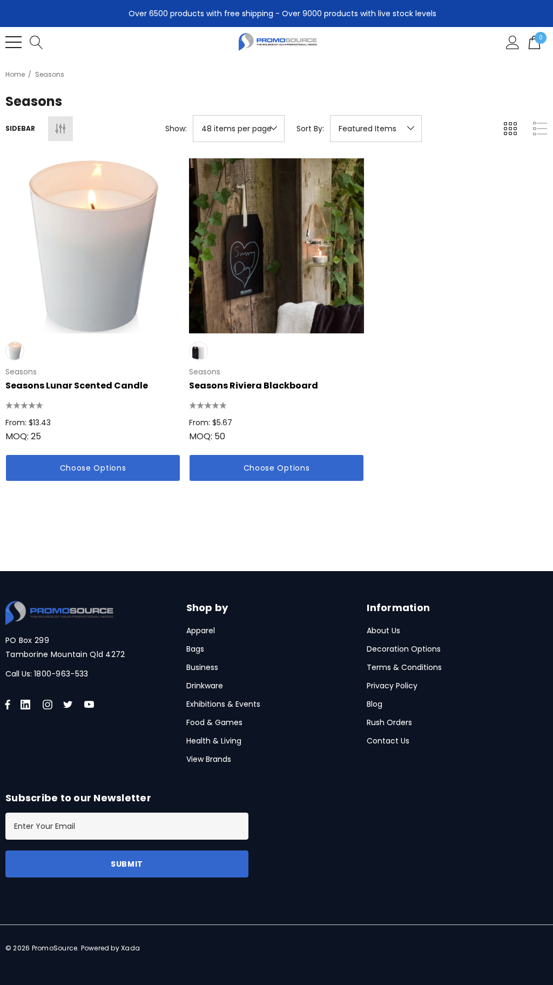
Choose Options (93, 468)
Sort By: (310, 128)
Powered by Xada (110, 948)
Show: (176, 128)
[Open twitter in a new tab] (69, 704)
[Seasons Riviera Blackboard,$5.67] (276, 245)
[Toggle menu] (13, 42)
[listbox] (376, 128)
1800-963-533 (61, 673)
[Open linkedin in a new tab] (27, 704)
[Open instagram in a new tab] (49, 704)
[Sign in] (513, 42)
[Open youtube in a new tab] (91, 704)
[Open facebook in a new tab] (7, 704)
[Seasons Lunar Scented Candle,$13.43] (92, 245)
